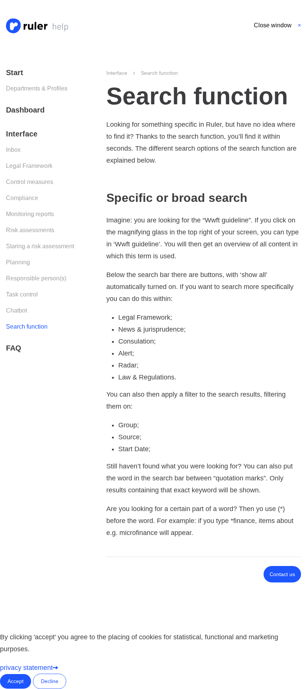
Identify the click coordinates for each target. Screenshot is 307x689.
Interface (21, 134)
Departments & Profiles (36, 88)
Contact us (282, 574)
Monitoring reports (30, 214)
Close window (273, 25)
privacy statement (26, 667)
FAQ (13, 348)
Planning (18, 262)
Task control (22, 294)
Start (14, 72)
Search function (27, 326)
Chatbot (16, 310)
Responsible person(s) (36, 278)
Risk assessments (30, 230)
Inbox (13, 150)
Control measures (29, 182)
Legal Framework (29, 166)
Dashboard (25, 110)
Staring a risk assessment (40, 246)
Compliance (22, 198)
